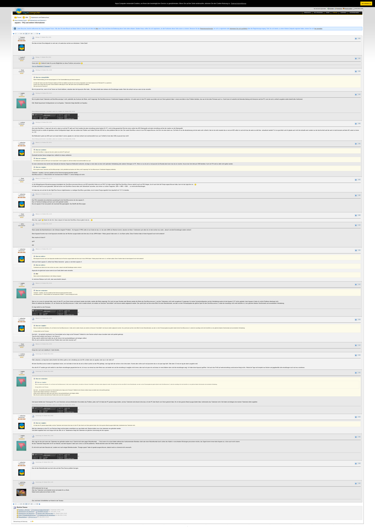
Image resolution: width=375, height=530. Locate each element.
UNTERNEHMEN (354, 12)
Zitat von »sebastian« (42, 290)
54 (37, 33)
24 (21, 33)
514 (359, 345)
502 (359, 58)
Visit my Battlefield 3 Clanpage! (41, 66)
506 (359, 143)
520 (359, 483)
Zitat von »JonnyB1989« (42, 77)
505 (359, 123)
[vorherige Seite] (13, 34)
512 (359, 284)
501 (359, 38)
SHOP (327, 12)
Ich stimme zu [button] (366, 3)
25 (23, 33)
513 (359, 319)
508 (359, 195)
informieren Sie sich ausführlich (238, 28)
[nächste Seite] (39, 34)
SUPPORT (343, 12)
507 (359, 179)
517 (359, 416)
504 (359, 94)
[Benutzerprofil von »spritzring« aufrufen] (21, 492)
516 (359, 372)
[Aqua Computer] (35, 12)
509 (359, 215)
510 (359, 225)
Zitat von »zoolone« (41, 150)
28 (31, 33)
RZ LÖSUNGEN (318, 12)
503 (359, 71)
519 (359, 463)
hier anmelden (318, 28)
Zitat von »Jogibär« (41, 167)
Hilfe (97, 28)
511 (359, 250)
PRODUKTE (307, 12)
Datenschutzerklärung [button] (238, 3)
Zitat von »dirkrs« (40, 256)
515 (359, 355)
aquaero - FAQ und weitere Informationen (30, 23)
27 (28, 33)
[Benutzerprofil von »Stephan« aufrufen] (21, 47)
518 (359, 436)
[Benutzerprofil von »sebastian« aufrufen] (21, 153)
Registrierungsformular (206, 28)
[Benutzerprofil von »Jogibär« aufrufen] (21, 103)
